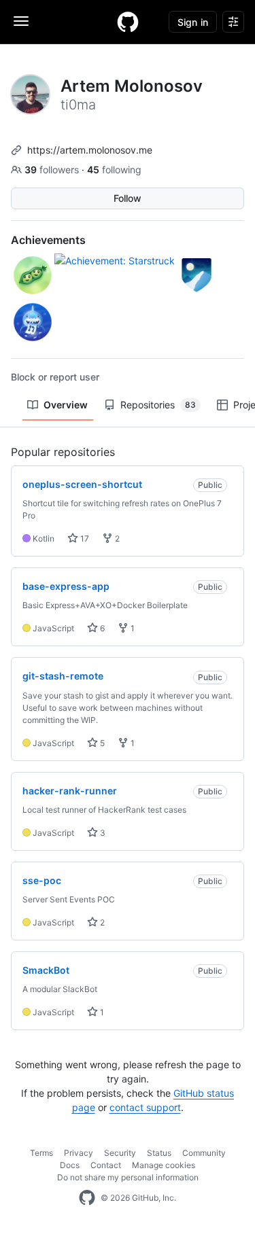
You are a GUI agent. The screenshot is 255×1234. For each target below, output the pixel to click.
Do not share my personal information (128, 1177)
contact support (145, 1107)
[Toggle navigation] (21, 21)
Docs (70, 1165)
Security (120, 1153)
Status (159, 1153)
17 (83, 538)
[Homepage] (128, 22)
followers (53, 169)
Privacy (78, 1153)
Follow (127, 198)
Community (204, 1153)
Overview (66, 404)
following (114, 169)
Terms (41, 1153)
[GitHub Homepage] (87, 1198)
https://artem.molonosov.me (89, 150)
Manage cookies (163, 1165)
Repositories (158, 404)
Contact (105, 1165)
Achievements (48, 240)
